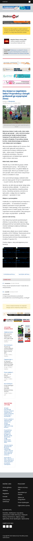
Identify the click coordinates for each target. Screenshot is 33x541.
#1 (3, 283)
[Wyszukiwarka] (26, 2)
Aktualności (11, 101)
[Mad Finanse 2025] (16, 63)
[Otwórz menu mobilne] (29, 2)
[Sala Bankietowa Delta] (16, 314)
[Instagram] (7, 526)
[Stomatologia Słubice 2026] (16, 22)
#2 (3, 292)
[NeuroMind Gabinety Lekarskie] (16, 69)
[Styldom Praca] (20, 329)
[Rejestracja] (24, 2)
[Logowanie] (21, 2)
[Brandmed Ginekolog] (16, 82)
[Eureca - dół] (16, 320)
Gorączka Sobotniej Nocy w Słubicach (18, 52)
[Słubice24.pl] (10, 16)
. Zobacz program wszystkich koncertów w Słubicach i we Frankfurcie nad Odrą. (15, 42)
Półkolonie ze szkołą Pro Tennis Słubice (21, 50)
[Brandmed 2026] (16, 8)
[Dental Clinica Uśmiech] (20, 338)
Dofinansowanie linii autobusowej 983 (18, 53)
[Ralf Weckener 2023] (27, 338)
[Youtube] (10, 526)
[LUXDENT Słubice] (27, 329)
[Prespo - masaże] (16, 76)
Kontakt (5, 1)
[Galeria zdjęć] (9, 252)
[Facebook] (4, 526)
